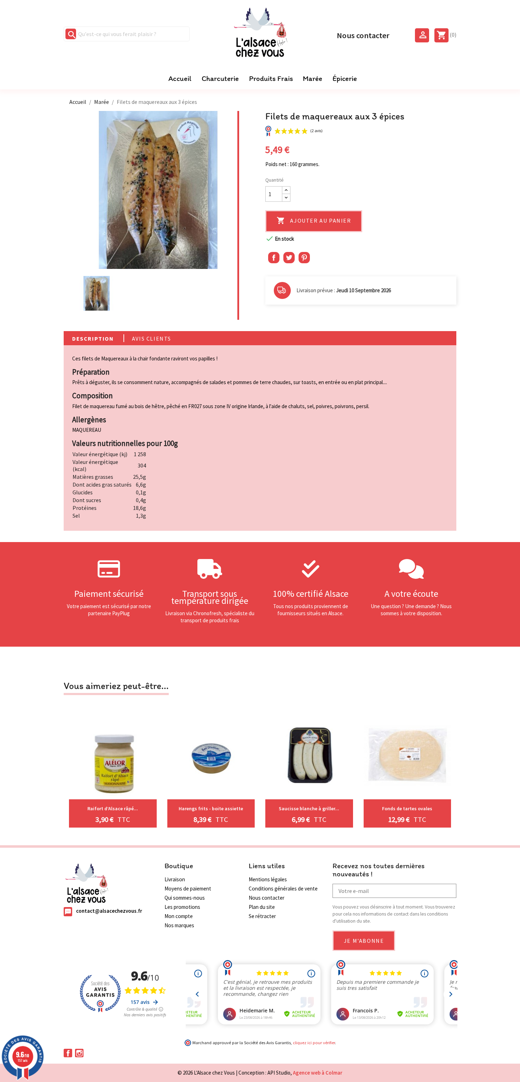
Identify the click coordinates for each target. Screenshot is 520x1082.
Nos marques (179, 925)
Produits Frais (271, 78)
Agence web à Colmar (317, 1072)
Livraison (174, 879)
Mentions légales (268, 879)
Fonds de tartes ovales (407, 808)
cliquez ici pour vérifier (314, 1042)
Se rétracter (262, 916)
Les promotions (182, 907)
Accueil (179, 78)
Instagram (79, 1053)
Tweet (289, 257)
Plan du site (262, 907)
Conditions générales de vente (283, 888)
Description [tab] (93, 338)
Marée (312, 78)
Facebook (68, 1053)
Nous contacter (363, 34)
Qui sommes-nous (184, 897)
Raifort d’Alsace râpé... (112, 808)
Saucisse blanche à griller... (309, 808)
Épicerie (345, 78)
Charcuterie (220, 78)
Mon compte (178, 916)
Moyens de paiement (187, 888)
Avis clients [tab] (151, 338)
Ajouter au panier (314, 220)
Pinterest (304, 257)
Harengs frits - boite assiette (211, 808)
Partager (273, 257)
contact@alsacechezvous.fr (109, 911)
